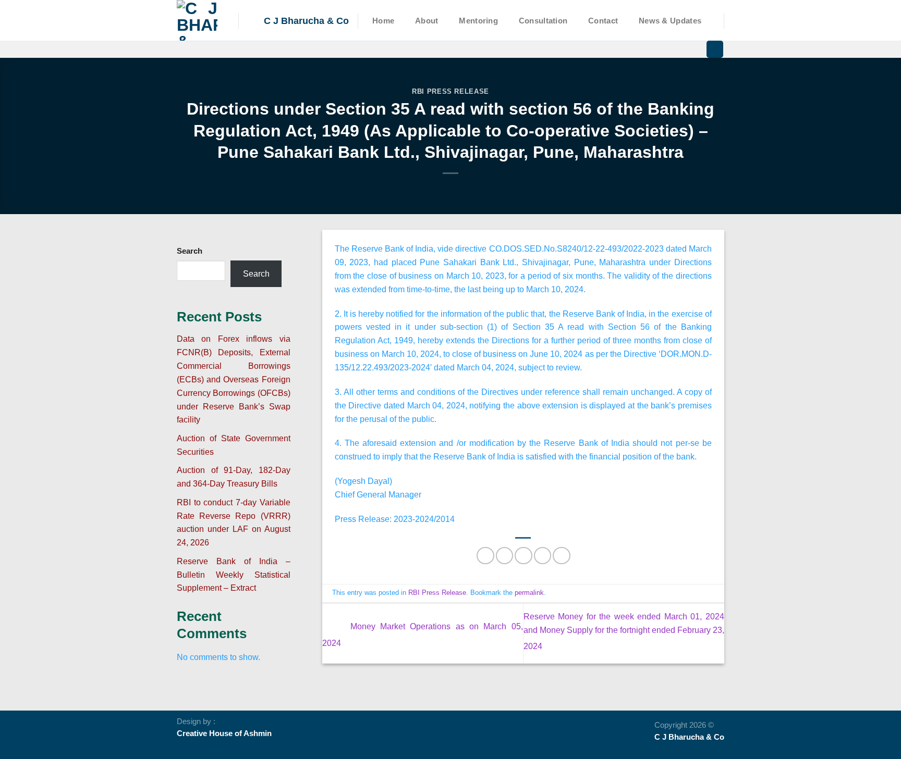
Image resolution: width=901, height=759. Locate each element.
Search (189, 251)
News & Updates (670, 21)
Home (383, 21)
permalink (529, 592)
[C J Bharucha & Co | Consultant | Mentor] (200, 20)
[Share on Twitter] (504, 555)
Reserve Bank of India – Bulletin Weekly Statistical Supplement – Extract (233, 574)
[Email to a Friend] (523, 555)
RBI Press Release (450, 91)
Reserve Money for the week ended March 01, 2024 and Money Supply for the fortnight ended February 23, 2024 (623, 631)
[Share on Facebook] (485, 555)
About (426, 21)
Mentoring (478, 21)
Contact (603, 21)
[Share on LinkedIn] (561, 555)
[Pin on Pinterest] (542, 555)
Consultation (543, 21)
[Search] (715, 49)
